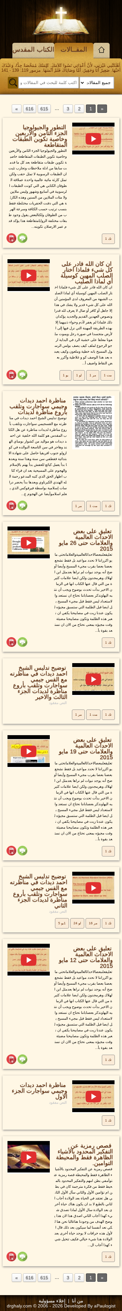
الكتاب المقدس (33, 49)
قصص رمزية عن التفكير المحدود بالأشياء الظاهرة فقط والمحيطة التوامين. (84, 1154)
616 (30, 108)
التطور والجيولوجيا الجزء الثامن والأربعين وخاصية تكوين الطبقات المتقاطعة (39, 136)
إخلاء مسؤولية (52, 1300)
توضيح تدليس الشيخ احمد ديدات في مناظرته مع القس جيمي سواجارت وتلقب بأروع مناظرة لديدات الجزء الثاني (38, 891)
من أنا (77, 1300)
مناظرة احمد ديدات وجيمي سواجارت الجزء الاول (39, 1091)
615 (44, 108)
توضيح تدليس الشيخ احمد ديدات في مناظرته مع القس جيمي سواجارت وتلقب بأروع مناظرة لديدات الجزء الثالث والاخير (38, 682)
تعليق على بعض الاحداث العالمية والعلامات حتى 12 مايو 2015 (86, 957)
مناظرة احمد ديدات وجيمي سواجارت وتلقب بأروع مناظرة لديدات (38, 406)
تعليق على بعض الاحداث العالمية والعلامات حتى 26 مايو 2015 (86, 540)
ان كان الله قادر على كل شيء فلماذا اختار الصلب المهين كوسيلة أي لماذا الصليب (87, 273)
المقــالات (74, 49)
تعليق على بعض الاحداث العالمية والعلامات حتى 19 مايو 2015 (86, 748)
